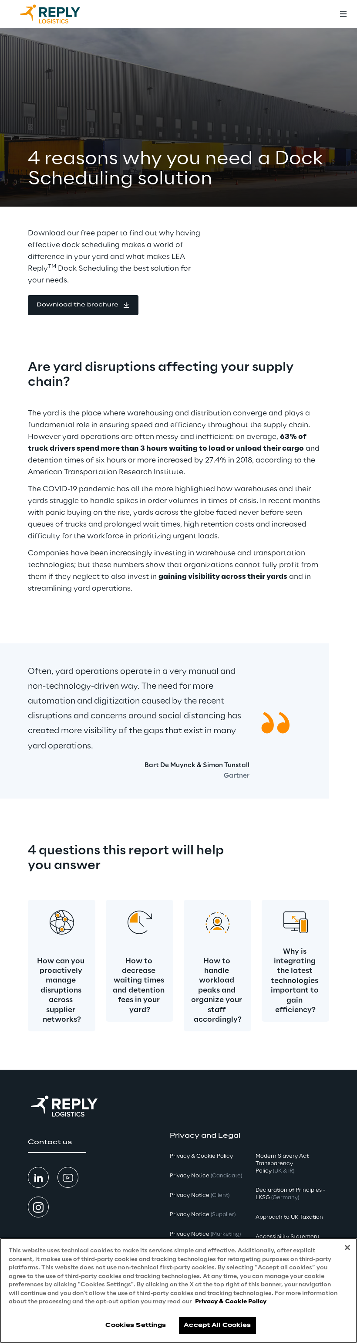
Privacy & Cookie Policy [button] (201, 1156)
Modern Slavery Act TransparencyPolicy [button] (282, 1163)
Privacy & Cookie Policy (230, 1302)
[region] (178, 1290)
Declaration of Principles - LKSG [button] (290, 1193)
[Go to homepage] (58, 14)
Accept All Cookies (217, 1325)
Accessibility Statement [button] (288, 1237)
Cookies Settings (135, 1325)
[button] (83, 305)
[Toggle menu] (343, 14)
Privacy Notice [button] (206, 1176)
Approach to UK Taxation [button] (289, 1217)
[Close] (347, 1247)
